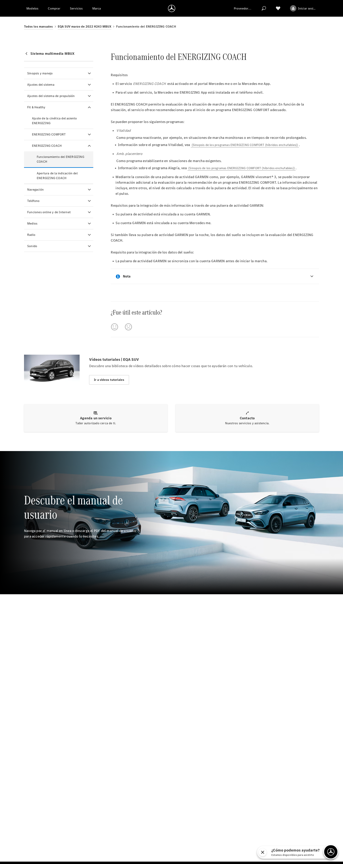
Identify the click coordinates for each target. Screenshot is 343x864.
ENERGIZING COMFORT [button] (49, 134)
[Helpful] (114, 327)
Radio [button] (31, 235)
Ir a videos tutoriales (109, 380)
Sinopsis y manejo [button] (40, 73)
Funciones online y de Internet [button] (49, 212)
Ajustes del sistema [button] (40, 85)
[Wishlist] (278, 8)
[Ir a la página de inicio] (172, 8)
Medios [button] (32, 223)
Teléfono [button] (33, 201)
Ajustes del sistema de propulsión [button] (51, 96)
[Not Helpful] (128, 327)
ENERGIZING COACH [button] (47, 146)
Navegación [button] (35, 189)
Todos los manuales (38, 26)
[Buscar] (264, 8)
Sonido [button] (32, 246)
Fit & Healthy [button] (36, 107)
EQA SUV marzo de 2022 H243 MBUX (84, 26)
